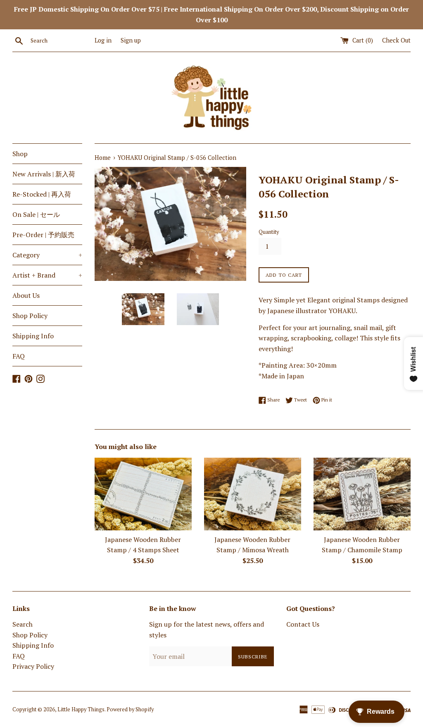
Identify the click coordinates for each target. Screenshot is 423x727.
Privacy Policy (33, 666)
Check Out (396, 40)
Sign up (131, 40)
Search (22, 624)
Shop (20, 153)
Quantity (269, 231)
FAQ (18, 356)
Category (47, 254)
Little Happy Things (81, 709)
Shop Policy (30, 315)
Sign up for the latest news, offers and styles (206, 629)
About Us (26, 295)
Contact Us (302, 624)
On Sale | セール (36, 214)
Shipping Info (33, 335)
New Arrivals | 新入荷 (43, 173)
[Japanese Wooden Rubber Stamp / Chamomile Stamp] (362, 494)
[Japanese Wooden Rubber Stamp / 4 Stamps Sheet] (143, 494)
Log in (103, 40)
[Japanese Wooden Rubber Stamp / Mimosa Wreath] (252, 494)
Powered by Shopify (130, 709)
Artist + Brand (47, 275)
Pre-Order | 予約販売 (43, 234)
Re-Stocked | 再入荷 (41, 194)
